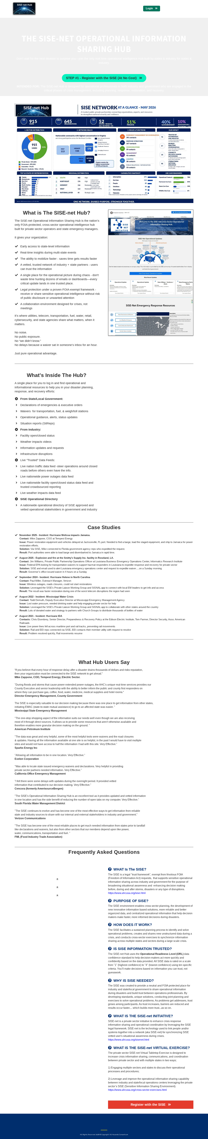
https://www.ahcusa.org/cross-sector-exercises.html (137, 1089)
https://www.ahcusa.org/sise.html (127, 893)
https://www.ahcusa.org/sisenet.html (128, 1039)
